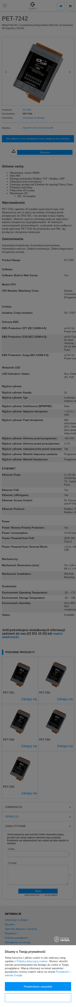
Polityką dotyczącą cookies (32, 961)
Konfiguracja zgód (38, 997)
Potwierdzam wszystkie (38, 986)
